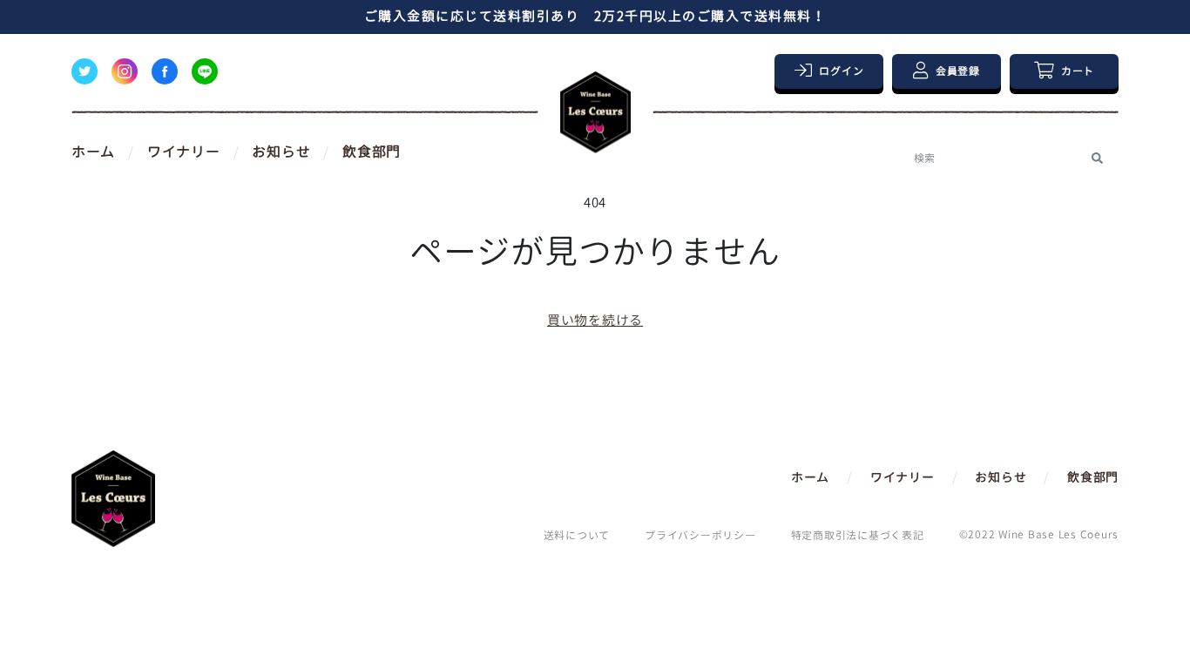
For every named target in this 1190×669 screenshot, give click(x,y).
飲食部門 (371, 151)
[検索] (1097, 158)
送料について (577, 535)
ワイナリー (183, 151)
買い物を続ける (595, 320)
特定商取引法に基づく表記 (857, 535)
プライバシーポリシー (700, 535)
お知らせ (281, 151)
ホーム (93, 151)
